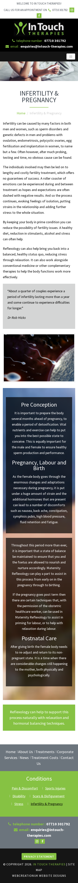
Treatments (44, 751)
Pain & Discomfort (25, 788)
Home (21, 113)
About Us (25, 751)
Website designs (52, 876)
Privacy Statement (39, 856)
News (24, 757)
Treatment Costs (44, 757)
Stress (18, 804)
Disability (18, 796)
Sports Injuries (55, 788)
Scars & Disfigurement (49, 796)
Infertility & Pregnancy (47, 804)
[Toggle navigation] (70, 56)
